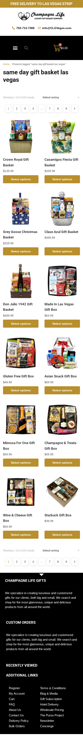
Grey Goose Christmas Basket (20, 234)
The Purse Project (52, 715)
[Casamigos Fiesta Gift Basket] (62, 136)
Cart (12, 699)
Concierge (47, 726)
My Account (17, 693)
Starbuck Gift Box (58, 515)
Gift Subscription (51, 699)
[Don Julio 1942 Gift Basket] (20, 281)
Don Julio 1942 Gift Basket (18, 307)
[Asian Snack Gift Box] (62, 353)
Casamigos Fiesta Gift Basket (61, 162)
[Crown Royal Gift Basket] (20, 136)
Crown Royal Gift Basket (16, 162)
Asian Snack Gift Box (61, 376)
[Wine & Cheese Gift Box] (20, 492)
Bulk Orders (17, 726)
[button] (15, 48)
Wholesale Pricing (52, 710)
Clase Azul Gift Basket (61, 232)
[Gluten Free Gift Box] (20, 353)
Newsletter (47, 720)
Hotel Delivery (49, 704)
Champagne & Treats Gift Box (61, 446)
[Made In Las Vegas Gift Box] (62, 281)
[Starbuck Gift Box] (62, 492)
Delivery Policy (19, 720)
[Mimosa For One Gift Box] (20, 419)
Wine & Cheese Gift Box (17, 518)
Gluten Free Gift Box (18, 376)
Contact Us (16, 715)
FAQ (12, 704)
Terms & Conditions (53, 688)
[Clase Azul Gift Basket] (62, 208)
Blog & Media (49, 693)
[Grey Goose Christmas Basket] (20, 208)
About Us (15, 710)
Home (6, 64)
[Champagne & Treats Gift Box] (62, 419)
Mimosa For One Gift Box (19, 446)
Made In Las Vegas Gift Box (59, 307)
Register (14, 688)
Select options (21, 179)
